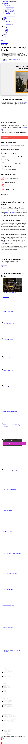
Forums (5, 18)
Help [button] (4, 20)
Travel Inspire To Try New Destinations (12, 553)
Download (5, 3)
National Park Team (7, 627)
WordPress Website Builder (11, 15)
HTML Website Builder (11, 13)
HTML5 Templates (7, 705)
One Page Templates (8, 706)
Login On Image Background (10, 411)
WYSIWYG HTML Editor (9, 719)
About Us (5, 672)
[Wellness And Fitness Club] (12, 291)
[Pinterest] (1, 743)
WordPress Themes (10, 9)
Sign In (5, 34)
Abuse (4, 675)
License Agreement (7, 671)
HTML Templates (9, 11)
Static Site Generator (8, 720)
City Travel (6, 297)
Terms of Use (6, 668)
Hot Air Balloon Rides (8, 589)
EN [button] (4, 26)
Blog (4, 19)
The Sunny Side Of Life (8, 323)
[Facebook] (1, 737)
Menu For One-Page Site (10, 212)
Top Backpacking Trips (8, 605)
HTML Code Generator (8, 721)
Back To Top (3, 241)
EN (7, 27)
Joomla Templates (10, 10)
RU (7, 32)
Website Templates (10, 7)
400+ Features (6, 4)
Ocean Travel (6, 357)
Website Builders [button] (6, 12)
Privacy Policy (6, 670)
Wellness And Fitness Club (9, 292)
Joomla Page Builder (10, 16)
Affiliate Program (7, 687)
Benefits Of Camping (8, 339)
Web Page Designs (7, 730)
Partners (5, 673)
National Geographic (8, 311)
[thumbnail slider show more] (1, 266)
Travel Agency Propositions (9, 489)
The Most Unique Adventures (10, 573)
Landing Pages (6, 731)
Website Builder (7, 714)
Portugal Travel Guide (8, 370)
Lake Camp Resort (7, 510)
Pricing (4, 17)
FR (7, 29)
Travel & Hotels (16, 59)
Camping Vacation (7, 531)
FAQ (4, 683)
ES (7, 30)
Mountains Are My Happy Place (10, 470)
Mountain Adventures (8, 386)
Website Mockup (7, 734)
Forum (4, 690)
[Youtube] (1, 739)
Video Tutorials (9, 21)
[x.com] (1, 741)
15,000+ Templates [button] (7, 5)
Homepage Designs (7, 733)
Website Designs (9, 8)
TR (7, 31)
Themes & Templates (8, 695)
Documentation (9, 23)
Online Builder (6, 145)
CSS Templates (6, 702)
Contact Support (9, 24)
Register (5, 36)
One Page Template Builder (21, 102)
